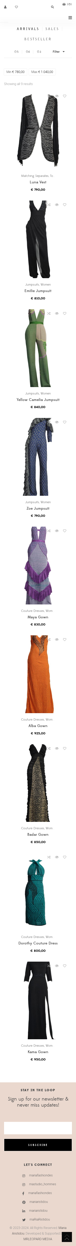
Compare (49, 96)
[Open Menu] (70, 17)
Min (15, 72)
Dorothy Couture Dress (38, 943)
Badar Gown (38, 835)
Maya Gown (38, 617)
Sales (52, 29)
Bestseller (38, 39)
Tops (53, 176)
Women (46, 285)
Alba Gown (38, 726)
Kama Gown (38, 1052)
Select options (40, 131)
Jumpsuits (32, 285)
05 (16, 52)
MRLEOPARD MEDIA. (38, 1239)
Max (42, 72)
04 (28, 52)
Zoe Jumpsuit (38, 509)
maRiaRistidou (40, 1219)
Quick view (57, 96)
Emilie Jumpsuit (38, 291)
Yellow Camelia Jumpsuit (38, 400)
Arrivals (28, 29)
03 (39, 52)
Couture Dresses (32, 611)
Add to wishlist (64, 96)
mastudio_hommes (42, 1184)
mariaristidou (39, 1202)
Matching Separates (35, 176)
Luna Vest (38, 182)
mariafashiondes (41, 1175)
